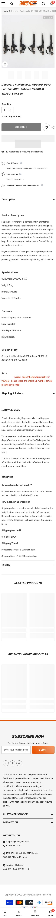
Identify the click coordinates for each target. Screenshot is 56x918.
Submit (43, 749)
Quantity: (6, 104)
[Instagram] (12, 763)
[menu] (3, 4)
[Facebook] (6, 763)
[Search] (12, 4)
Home (5, 11)
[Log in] (43, 4)
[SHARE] (52, 127)
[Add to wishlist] (46, 127)
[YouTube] (19, 763)
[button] (28, 144)
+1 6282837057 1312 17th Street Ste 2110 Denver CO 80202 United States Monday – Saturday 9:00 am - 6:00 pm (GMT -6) (20, 857)
